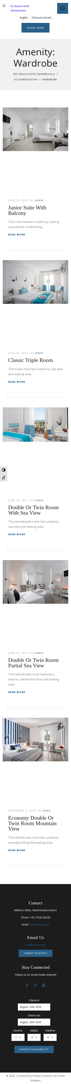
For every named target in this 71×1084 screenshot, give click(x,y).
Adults (34, 1030)
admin (39, 200)
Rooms (18, 1030)
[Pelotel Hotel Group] (18, 8)
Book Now (35, 27)
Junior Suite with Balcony (27, 210)
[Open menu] (62, 8)
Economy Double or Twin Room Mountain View (32, 823)
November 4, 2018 (22, 810)
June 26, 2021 (18, 200)
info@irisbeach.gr (39, 924)
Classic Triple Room (30, 360)
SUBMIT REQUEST (35, 953)
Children (50, 1030)
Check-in (34, 1000)
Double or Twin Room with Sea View (33, 510)
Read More (16, 234)
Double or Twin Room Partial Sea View (33, 662)
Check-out (34, 1015)
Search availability (34, 1049)
